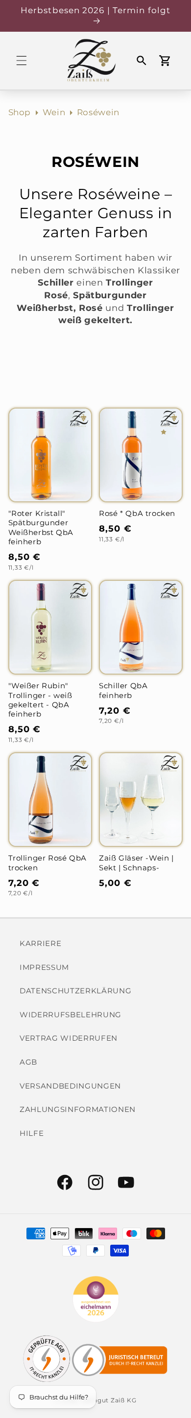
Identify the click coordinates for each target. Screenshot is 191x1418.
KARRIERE (40, 943)
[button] (21, 60)
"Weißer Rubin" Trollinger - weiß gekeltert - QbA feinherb (40, 700)
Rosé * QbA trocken (137, 513)
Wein (54, 112)
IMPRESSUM (44, 967)
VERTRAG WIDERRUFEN (69, 1038)
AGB (28, 1062)
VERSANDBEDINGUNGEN (70, 1085)
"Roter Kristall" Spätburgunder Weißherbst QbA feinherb (40, 527)
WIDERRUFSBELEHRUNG (70, 1014)
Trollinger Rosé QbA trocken (47, 863)
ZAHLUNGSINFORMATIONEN (78, 1109)
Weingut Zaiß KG (109, 1400)
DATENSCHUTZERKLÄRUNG (75, 990)
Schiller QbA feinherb (123, 690)
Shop (19, 112)
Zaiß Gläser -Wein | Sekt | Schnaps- (136, 863)
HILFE (32, 1133)
